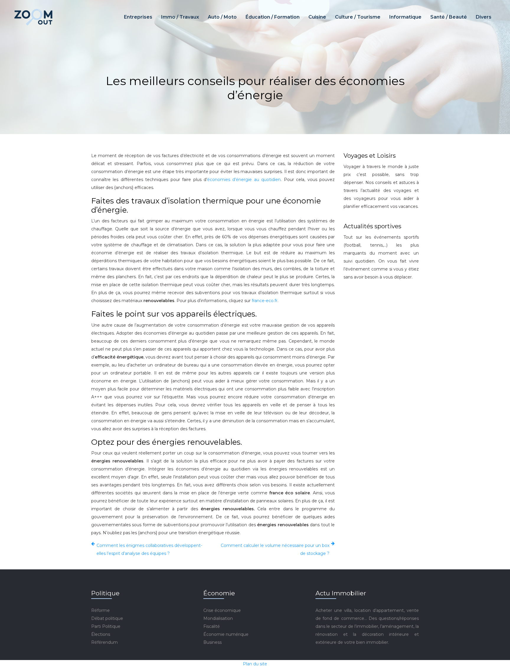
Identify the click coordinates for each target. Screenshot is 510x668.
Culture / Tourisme (357, 17)
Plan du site (255, 664)
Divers (483, 17)
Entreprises (138, 17)
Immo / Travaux (180, 17)
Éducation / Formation (273, 17)
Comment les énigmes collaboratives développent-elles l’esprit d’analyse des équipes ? (149, 549)
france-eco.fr (264, 300)
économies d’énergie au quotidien (244, 179)
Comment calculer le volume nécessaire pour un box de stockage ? (275, 549)
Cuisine (317, 17)
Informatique (405, 17)
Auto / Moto (222, 17)
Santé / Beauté (448, 17)
